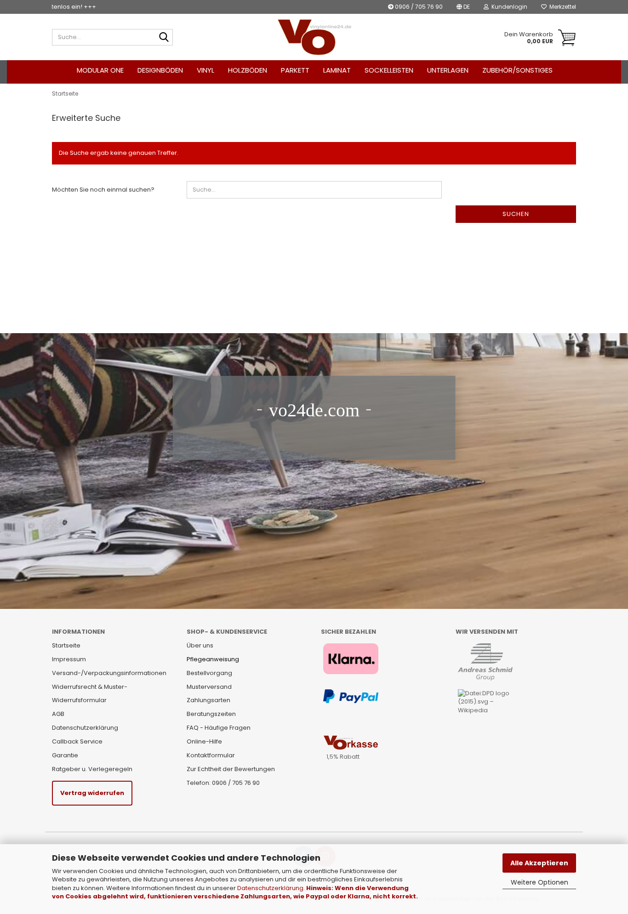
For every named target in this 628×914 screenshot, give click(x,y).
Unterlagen (447, 70)
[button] (463, 7)
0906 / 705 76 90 (418, 7)
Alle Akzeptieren (539, 863)
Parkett (295, 70)
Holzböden (247, 70)
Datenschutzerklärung (270, 888)
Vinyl (205, 70)
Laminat (337, 70)
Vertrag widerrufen (92, 793)
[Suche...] (164, 37)
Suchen (515, 214)
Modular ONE (100, 70)
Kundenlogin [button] (508, 7)
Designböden (160, 70)
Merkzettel (561, 7)
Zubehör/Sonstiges (517, 70)
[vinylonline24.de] (314, 37)
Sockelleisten (389, 70)
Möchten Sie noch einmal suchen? (103, 189)
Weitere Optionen (539, 882)
